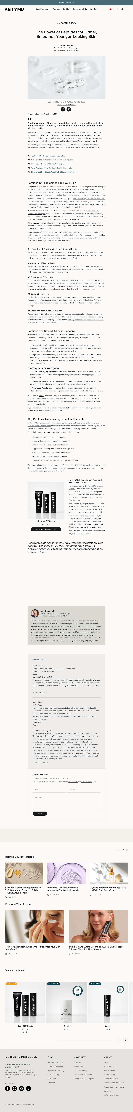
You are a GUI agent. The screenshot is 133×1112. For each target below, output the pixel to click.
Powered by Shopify (28, 1104)
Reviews (56, 9)
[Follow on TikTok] (28, 1088)
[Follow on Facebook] (7, 1088)
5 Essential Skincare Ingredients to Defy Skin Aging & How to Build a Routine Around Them (23, 890)
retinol (41, 396)
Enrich (66, 1026)
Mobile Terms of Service (114, 1083)
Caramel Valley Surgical (84, 1079)
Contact (107, 1091)
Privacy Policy (73, 782)
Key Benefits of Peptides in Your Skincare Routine (52, 160)
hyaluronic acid (57, 398)
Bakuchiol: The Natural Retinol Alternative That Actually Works (63, 889)
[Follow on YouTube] (21, 1088)
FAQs (106, 1062)
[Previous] (32, 2)
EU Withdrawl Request (113, 1095)
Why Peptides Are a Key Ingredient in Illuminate (51, 168)
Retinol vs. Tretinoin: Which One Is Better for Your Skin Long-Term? (32, 948)
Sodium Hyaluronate (53, 468)
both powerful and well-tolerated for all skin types (59, 235)
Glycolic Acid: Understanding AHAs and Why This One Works (108, 889)
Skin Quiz (93, 9)
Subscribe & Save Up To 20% (66, 2)
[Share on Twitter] (69, 109)
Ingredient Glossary (56, 1071)
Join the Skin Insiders (83, 1075)
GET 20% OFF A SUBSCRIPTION (46, 529)
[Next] (100, 2)
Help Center (109, 1067)
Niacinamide (35, 468)
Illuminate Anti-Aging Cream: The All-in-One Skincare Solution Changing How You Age (96, 948)
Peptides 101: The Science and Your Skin (48, 156)
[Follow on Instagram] (14, 1088)
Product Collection (55, 1067)
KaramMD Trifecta (25, 1026)
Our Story (66, 9)
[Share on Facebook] (63, 109)
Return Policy (109, 1071)
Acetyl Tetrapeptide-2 (61, 280)
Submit (40, 813)
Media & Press (80, 1067)
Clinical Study (53, 1075)
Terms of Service (86, 782)
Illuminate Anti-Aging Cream (39, 426)
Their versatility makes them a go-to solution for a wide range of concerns (74, 195)
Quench (107, 1026)
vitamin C (31, 398)
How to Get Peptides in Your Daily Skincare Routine (53, 172)
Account (51, 1083)
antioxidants (41, 398)
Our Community (80, 1071)
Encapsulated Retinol (71, 465)
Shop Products (42, 9)
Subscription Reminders (114, 1087)
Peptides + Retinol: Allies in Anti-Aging (47, 164)
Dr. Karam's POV (80, 9)
